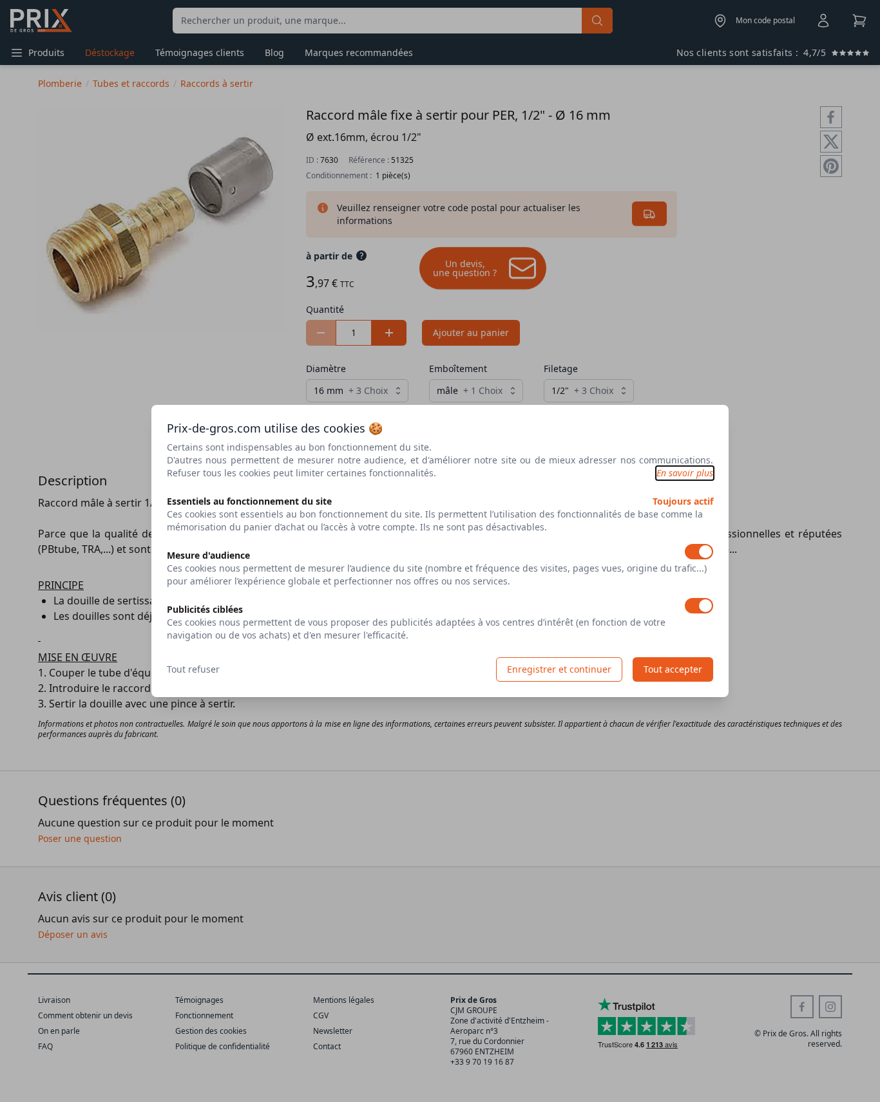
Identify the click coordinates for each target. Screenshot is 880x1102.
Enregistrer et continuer (559, 669)
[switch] (699, 551)
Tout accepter (673, 669)
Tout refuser (193, 669)
